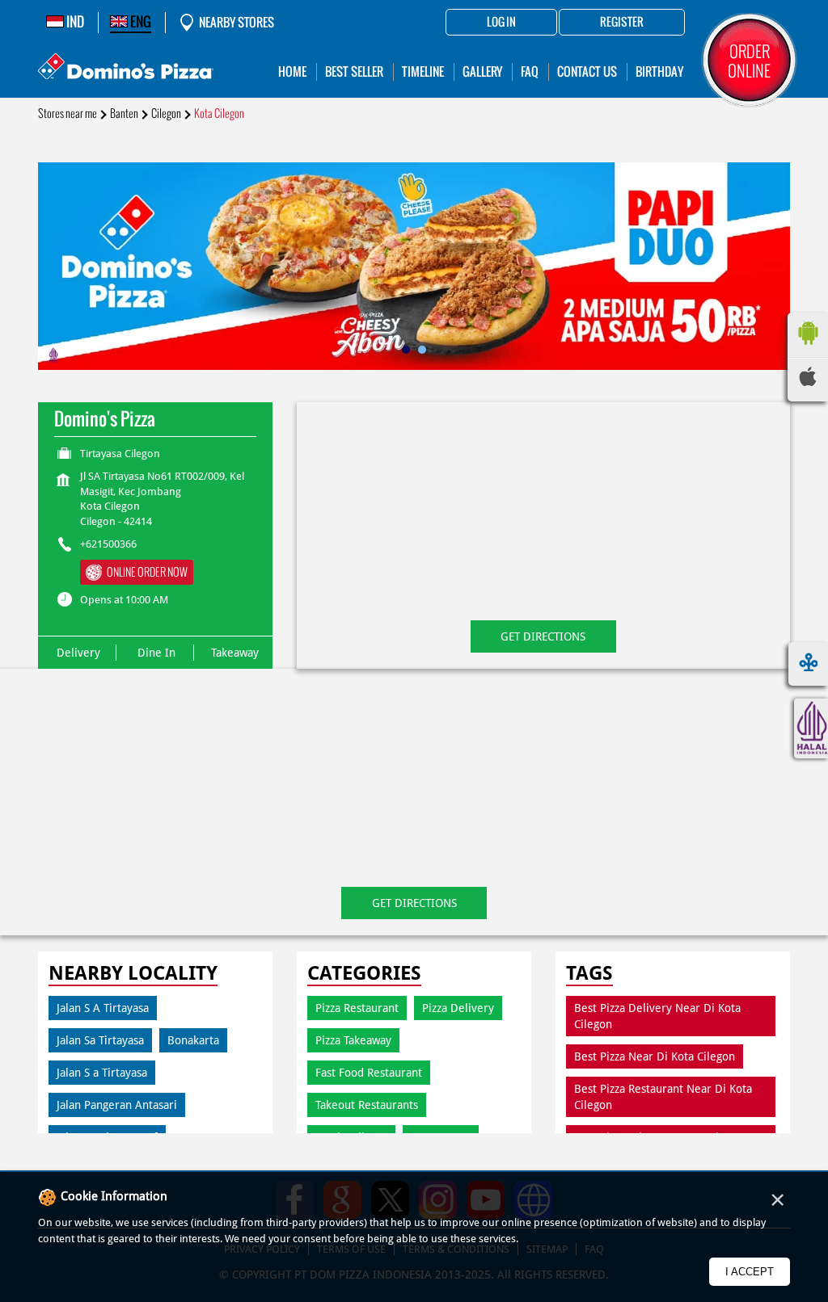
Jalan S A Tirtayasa (103, 1008)
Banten (124, 113)
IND (74, 22)
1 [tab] (406, 350)
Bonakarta (193, 1040)
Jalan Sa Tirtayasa (100, 1040)
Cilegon (166, 113)
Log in (501, 22)
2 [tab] (422, 350)
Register (622, 22)
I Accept (749, 1272)
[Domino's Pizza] (125, 68)
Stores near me (67, 113)
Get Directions (543, 636)
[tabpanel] (414, 266)
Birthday (659, 71)
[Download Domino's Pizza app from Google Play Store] (808, 348)
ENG (139, 22)
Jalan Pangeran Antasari (117, 1104)
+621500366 (108, 544)
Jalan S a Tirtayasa (102, 1072)
